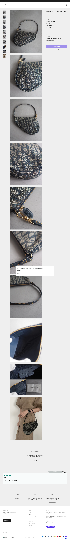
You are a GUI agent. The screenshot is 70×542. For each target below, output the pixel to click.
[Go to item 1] (4, 12)
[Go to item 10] (4, 56)
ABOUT (13, 5)
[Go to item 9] (4, 51)
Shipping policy (31, 521)
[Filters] (63, 472)
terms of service (31, 525)
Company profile (31, 528)
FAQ (29, 519)
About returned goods (32, 523)
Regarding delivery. (18, 498)
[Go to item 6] (4, 37)
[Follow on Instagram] (3, 532)
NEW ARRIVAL (15, 4)
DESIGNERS (22, 4)
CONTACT (43, 4)
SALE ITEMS (36, 4)
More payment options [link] (56, 49)
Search (30, 512)
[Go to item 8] (4, 47)
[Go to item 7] (4, 42)
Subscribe (6, 520)
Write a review (55, 471)
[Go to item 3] (4, 22)
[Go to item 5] (4, 32)
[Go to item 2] (4, 17)
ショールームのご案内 (32, 516)
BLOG (19, 5)
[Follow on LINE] (6, 532)
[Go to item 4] (4, 27)
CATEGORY (29, 4)
